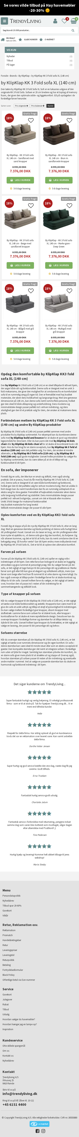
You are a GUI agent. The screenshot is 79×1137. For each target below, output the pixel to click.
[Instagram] (42, 1131)
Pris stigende (20, 106)
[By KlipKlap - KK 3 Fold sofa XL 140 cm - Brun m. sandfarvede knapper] (59, 132)
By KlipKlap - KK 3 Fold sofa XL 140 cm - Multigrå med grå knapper (58, 328)
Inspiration (8, 1029)
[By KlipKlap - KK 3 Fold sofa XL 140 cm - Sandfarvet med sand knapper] (20, 132)
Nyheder (11, 56)
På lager (11, 64)
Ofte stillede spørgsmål (14, 1045)
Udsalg (6, 1014)
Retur (5, 945)
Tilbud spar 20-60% (12, 905)
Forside (4, 75)
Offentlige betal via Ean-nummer (19, 979)
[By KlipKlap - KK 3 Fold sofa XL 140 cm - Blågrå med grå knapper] (20, 302)
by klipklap (11, 385)
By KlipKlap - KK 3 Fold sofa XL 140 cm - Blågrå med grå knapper (20, 328)
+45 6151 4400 (14, 1104)
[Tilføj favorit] (31, 121)
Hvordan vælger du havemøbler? (19, 1019)
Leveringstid (8, 955)
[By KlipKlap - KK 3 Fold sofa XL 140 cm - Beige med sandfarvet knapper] (20, 217)
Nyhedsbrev (8, 900)
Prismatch (8, 935)
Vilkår (5, 915)
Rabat (6, 1004)
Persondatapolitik (11, 895)
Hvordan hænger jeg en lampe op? (20, 1024)
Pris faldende (36, 106)
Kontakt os (8, 1055)
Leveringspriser (10, 950)
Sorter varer (6, 106)
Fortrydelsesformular (13, 970)
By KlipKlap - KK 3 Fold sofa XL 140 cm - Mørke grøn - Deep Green (58, 243)
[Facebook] (37, 1131)
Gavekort (7, 910)
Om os (6, 1050)
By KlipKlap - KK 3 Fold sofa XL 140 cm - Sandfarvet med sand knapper (20, 158)
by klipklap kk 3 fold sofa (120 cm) (33, 453)
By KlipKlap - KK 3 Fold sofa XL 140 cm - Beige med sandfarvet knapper (20, 243)
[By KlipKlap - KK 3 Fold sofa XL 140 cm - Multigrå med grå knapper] (59, 302)
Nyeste (50, 106)
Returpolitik (8, 960)
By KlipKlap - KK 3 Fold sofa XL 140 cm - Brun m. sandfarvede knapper (58, 158)
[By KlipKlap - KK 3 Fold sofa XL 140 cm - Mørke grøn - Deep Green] (59, 217)
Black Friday (9, 974)
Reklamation (9, 930)
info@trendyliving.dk (20, 1093)
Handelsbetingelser (12, 940)
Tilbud (10, 60)
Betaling (7, 965)
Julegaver (7, 999)
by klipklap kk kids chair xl (27, 444)
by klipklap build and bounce (27, 437)
